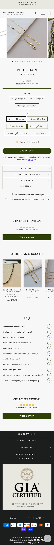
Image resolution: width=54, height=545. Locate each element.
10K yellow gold (18, 98)
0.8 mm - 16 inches (37, 126)
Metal (27, 93)
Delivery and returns (27, 174)
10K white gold (36, 98)
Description (27, 168)
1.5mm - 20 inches (39, 133)
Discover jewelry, (26, 456)
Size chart (27, 180)
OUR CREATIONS (26, 434)
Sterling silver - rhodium (27, 106)
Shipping (19, 83)
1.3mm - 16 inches (16, 119)
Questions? (27, 186)
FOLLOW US (26, 447)
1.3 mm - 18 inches (37, 119)
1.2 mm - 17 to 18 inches (17, 133)
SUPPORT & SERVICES (26, 440)
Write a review (27, 237)
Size (27, 114)
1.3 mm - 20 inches (16, 126)
